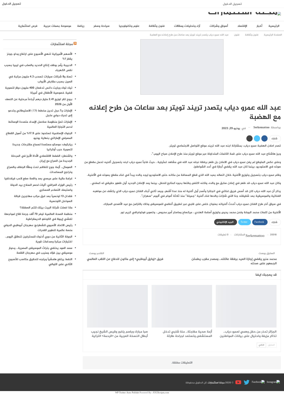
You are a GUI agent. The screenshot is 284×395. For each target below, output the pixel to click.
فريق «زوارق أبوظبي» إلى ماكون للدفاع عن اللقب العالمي (125, 259)
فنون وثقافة (157, 26)
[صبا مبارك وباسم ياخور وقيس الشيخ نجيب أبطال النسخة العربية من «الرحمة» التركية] (117, 306)
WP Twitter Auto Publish (127, 393)
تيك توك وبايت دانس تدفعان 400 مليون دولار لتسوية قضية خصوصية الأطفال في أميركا (38, 90)
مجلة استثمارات (62, 44)
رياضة (80, 26)
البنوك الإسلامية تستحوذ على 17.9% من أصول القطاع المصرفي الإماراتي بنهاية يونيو (39, 136)
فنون (279, 99)
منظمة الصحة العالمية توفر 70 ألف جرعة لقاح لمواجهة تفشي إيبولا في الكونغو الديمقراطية (38, 216)
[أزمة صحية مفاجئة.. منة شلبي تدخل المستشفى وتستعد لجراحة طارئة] (182, 306)
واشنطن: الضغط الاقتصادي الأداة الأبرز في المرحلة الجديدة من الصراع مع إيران (41, 158)
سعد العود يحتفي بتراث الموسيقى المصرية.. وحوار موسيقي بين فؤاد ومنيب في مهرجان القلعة (40, 251)
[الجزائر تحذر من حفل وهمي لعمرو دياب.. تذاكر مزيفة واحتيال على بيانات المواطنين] (246, 306)
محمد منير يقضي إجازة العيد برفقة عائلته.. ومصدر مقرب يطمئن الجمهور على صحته (234, 261)
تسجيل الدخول (232, 4)
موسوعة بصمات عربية (57, 26)
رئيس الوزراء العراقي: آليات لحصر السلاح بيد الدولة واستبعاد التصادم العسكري (41, 187)
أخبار (259, 26)
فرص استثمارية (27, 26)
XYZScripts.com (161, 393)
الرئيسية (273, 26)
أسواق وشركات (219, 26)
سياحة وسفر (102, 26)
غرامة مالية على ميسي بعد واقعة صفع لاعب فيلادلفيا (38, 178)
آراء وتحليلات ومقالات (187, 26)
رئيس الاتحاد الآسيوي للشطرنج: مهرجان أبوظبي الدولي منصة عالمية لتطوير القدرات (38, 228)
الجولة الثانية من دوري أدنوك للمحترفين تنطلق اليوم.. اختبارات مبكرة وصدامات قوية (38, 239)
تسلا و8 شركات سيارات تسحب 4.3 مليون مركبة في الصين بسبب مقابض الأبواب (40, 79)
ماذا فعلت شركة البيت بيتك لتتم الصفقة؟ (46, 207)
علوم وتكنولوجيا (129, 26)
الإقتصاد (242, 26)
